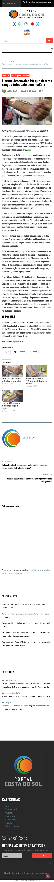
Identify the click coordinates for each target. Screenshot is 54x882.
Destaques (16, 75)
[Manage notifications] (48, 876)
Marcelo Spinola (11, 693)
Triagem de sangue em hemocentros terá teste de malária (11, 379)
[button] (51, 49)
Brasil (12, 61)
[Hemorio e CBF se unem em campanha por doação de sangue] (12, 396)
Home (4, 61)
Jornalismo (12, 90)
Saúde (26, 75)
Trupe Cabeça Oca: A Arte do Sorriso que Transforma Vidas (26, 696)
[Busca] (22, 41)
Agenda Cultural (11, 819)
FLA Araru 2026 (11, 809)
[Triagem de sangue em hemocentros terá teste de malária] (12, 371)
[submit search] (49, 40)
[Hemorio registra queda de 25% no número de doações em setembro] (36, 371)
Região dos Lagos (11, 816)
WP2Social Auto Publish (20, 881)
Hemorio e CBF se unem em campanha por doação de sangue (11, 406)
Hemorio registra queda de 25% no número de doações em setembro (36, 381)
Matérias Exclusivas (12, 826)
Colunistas (8, 822)
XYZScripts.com (36, 881)
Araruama (8, 812)
